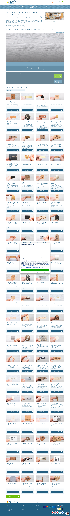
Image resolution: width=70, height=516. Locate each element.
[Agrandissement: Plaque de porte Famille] (57, 458)
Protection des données (35, 508)
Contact (9, 505)
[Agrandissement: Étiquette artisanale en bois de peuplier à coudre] (57, 338)
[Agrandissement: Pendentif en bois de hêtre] (13, 297)
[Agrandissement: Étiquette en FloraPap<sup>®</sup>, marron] (42, 197)
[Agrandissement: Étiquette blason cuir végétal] (42, 438)
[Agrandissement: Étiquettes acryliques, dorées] (57, 177)
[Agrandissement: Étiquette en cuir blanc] (13, 378)
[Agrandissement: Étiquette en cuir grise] (42, 277)
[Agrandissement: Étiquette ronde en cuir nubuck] (27, 438)
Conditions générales (34, 509)
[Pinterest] (57, 512)
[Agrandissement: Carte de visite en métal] (13, 157)
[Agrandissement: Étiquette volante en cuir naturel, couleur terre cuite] (13, 237)
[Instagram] (55, 512)
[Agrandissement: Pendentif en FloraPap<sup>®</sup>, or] (27, 157)
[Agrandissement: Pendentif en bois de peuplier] (13, 418)
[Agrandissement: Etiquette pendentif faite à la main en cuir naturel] (13, 217)
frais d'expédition (61, 500)
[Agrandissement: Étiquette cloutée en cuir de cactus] (13, 137)
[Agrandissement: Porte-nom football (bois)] (27, 317)
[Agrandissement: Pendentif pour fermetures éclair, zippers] (57, 398)
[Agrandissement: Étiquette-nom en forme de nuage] (27, 478)
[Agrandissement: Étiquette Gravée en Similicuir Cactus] (42, 378)
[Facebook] (62, 512)
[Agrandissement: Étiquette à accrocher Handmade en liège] (13, 277)
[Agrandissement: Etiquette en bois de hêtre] (57, 197)
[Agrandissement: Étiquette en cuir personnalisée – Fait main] (13, 96)
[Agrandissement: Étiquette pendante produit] (13, 458)
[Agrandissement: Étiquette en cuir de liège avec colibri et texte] (57, 137)
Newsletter (33, 506)
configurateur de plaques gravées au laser (49, 29)
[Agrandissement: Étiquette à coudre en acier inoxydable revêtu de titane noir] (42, 96)
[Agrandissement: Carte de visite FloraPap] (42, 338)
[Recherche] (62, 6)
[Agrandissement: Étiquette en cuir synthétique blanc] (57, 297)
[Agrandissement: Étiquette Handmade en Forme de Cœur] (57, 478)
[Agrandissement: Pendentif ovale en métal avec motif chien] (27, 338)
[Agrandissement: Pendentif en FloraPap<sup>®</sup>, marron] (27, 418)
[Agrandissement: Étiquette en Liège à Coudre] (57, 358)
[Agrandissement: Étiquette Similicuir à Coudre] (27, 177)
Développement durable (25, 506)
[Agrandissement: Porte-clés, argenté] (27, 398)
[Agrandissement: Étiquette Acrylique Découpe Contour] (27, 458)
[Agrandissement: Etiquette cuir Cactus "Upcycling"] (42, 137)
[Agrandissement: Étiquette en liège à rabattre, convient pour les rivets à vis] (57, 277)
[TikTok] (60, 512)
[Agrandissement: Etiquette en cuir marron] (13, 116)
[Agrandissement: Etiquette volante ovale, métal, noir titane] (13, 177)
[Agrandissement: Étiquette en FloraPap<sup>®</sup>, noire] (27, 217)
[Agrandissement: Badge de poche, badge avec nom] (13, 438)
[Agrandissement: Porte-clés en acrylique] (42, 458)
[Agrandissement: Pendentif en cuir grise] (13, 478)
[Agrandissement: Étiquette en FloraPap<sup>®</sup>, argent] (42, 237)
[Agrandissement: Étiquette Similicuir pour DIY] (27, 237)
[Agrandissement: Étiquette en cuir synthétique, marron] (57, 157)
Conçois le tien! (12, 110)
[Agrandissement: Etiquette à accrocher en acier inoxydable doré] (13, 197)
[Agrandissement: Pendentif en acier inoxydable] (42, 297)
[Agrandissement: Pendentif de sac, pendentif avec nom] (57, 378)
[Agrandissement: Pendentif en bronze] (42, 418)
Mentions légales (34, 510)
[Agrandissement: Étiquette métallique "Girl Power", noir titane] (27, 116)
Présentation (23, 505)
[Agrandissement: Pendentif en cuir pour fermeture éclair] (42, 478)
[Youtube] (53, 512)
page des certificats (33, 18)
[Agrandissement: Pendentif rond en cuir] (42, 398)
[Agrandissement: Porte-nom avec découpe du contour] (42, 358)
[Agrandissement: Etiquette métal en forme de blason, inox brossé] (57, 257)
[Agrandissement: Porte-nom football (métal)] (57, 217)
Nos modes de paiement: (60, 505)
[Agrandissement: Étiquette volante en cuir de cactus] (57, 237)
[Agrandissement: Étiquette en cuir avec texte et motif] (57, 96)
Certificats (22, 508)
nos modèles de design (57, 26)
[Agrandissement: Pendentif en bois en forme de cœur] (13, 358)
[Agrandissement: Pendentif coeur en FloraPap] (27, 358)
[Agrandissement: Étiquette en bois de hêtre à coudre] (42, 317)
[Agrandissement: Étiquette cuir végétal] (27, 197)
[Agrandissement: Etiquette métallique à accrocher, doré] (57, 116)
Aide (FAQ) (23, 509)
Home (7, 9)
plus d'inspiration (12, 496)
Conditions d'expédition (35, 505)
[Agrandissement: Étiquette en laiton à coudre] (27, 96)
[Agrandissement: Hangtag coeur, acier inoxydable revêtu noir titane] (27, 277)
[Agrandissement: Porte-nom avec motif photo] (27, 297)
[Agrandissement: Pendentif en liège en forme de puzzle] (57, 438)
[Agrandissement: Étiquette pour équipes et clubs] (57, 418)
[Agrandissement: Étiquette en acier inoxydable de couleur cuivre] (27, 137)
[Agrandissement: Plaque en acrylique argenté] (27, 378)
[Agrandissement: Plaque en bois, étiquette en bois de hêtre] (42, 217)
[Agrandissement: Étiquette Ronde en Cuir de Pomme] (57, 317)
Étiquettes (11, 9)
